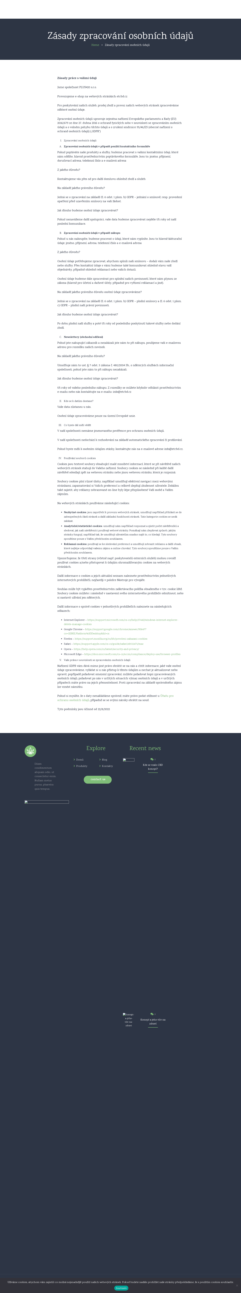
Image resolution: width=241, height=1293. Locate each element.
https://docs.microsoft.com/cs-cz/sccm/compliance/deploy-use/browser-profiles (132, 654)
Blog (104, 760)
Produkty (81, 766)
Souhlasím (121, 1288)
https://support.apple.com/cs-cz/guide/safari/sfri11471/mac (108, 644)
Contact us (98, 779)
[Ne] (237, 1285)
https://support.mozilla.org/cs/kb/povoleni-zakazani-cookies (111, 639)
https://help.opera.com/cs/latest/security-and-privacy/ (106, 649)
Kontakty (107, 766)
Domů (79, 760)
